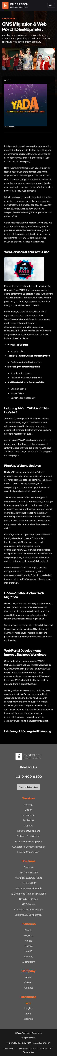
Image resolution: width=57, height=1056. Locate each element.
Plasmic (28, 945)
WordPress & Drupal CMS (28, 877)
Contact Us (28, 767)
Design (28, 809)
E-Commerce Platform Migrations (28, 893)
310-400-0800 (30, 777)
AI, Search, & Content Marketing (28, 846)
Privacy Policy (45, 1048)
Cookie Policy (9, 1048)
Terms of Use (28, 1052)
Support (28, 825)
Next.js (28, 940)
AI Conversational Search (29, 888)
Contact (28, 987)
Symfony (28, 956)
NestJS (28, 951)
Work (28, 1002)
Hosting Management (28, 851)
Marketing (28, 820)
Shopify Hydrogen (28, 898)
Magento (28, 935)
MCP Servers (28, 904)
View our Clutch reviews (28, 787)
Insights (28, 1008)
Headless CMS (28, 883)
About (28, 977)
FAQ (28, 1013)
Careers (28, 982)
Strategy (28, 804)
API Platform (28, 961)
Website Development (28, 830)
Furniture (28, 867)
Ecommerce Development (28, 841)
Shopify (28, 930)
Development (28, 815)
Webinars (28, 1018)
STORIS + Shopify (28, 872)
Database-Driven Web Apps (28, 909)
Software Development (28, 836)
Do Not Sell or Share (27, 1048)
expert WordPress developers (26, 440)
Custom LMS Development (28, 914)
